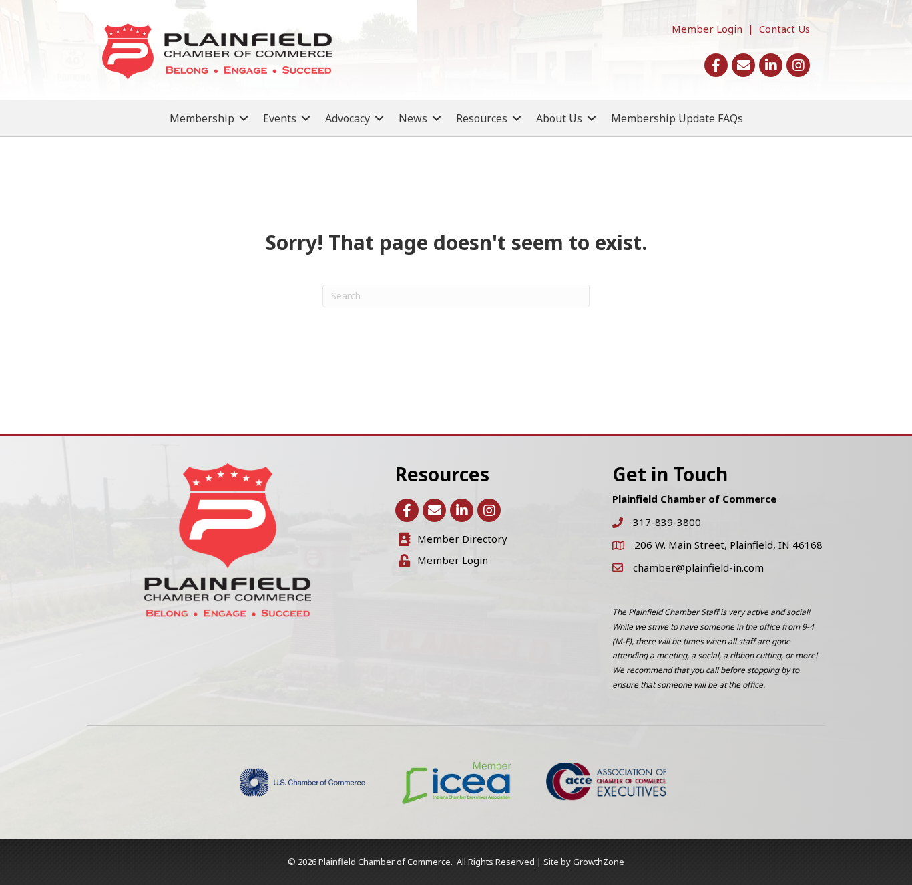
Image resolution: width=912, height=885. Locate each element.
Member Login (707, 28)
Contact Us (784, 28)
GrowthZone (598, 862)
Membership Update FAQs (677, 118)
